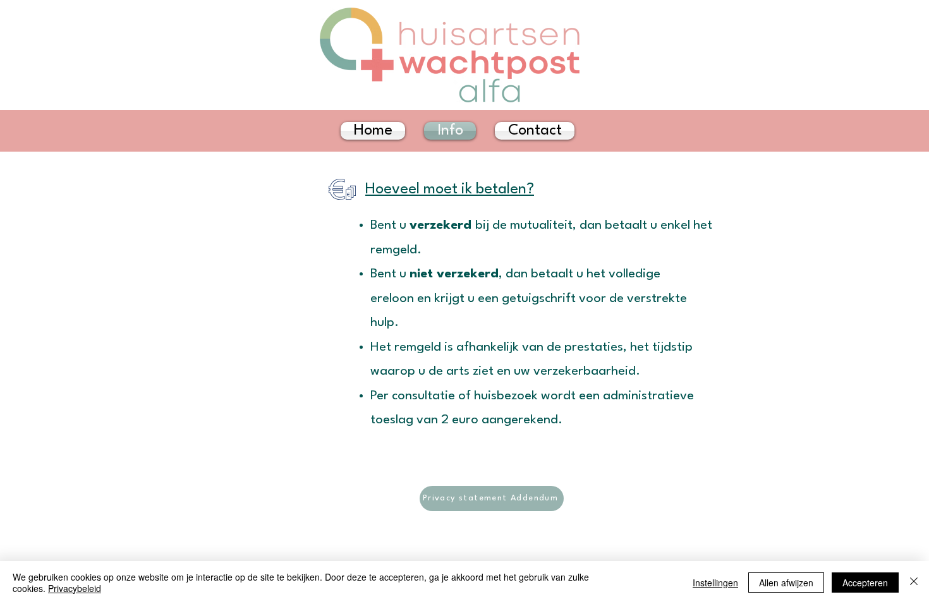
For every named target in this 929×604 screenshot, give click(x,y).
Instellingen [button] (715, 582)
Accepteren (865, 582)
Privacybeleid (74, 588)
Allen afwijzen (786, 582)
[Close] (913, 582)
